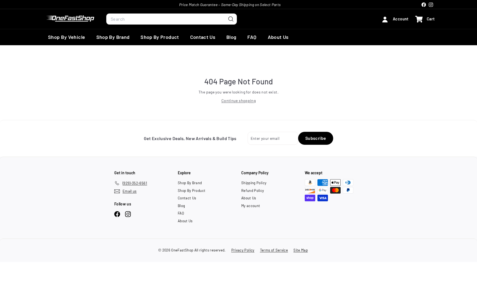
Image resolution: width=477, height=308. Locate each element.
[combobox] (171, 19)
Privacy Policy (243, 250)
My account (250, 205)
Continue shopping (238, 100)
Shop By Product (160, 37)
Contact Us (203, 37)
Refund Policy (252, 190)
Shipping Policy (253, 183)
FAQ (251, 37)
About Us (278, 37)
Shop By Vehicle (66, 37)
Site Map (300, 250)
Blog (231, 37)
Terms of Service (274, 250)
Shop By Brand (113, 37)
